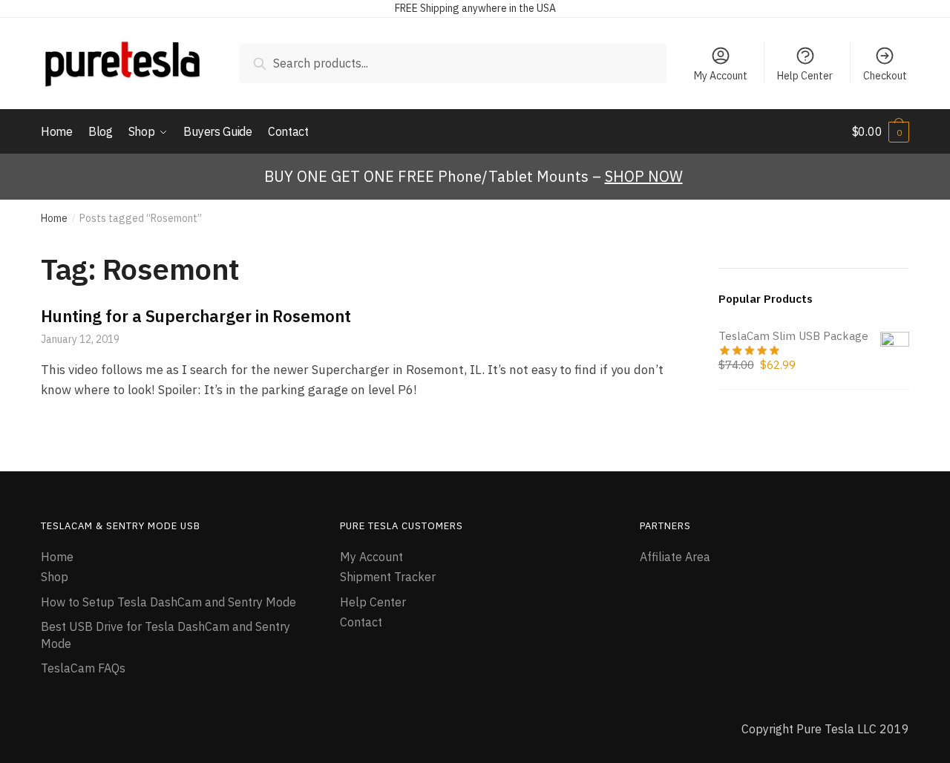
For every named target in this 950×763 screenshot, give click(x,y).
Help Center (805, 75)
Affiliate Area (675, 556)
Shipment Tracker (388, 576)
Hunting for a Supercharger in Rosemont (196, 316)
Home (54, 218)
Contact (361, 622)
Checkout (885, 75)
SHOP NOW (644, 176)
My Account (720, 75)
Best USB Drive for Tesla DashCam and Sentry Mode (165, 635)
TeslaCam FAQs (83, 668)
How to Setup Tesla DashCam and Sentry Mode (168, 602)
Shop (54, 576)
